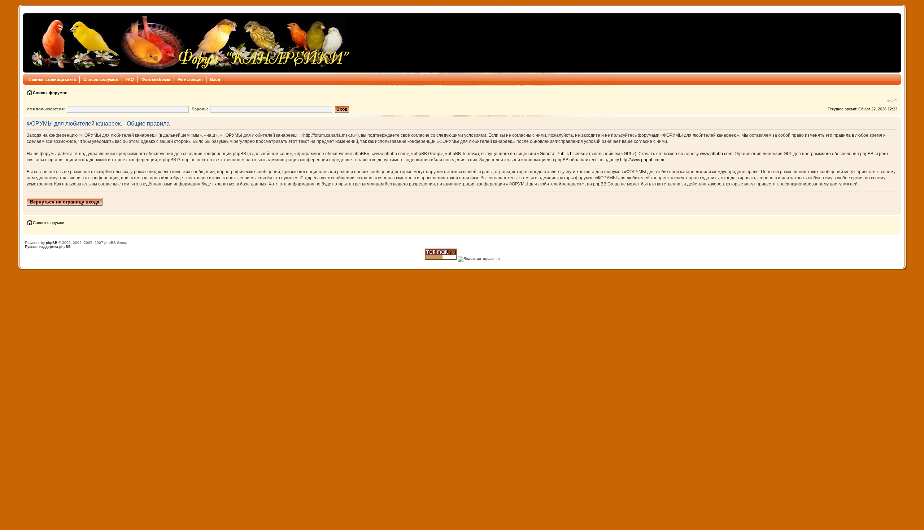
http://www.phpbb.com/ (642, 159)
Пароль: (200, 109)
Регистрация (190, 79)
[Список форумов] (188, 43)
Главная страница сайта (52, 79)
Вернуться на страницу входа (64, 202)
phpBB (51, 243)
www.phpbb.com (716, 153)
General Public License (562, 153)
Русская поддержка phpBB (48, 247)
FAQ (130, 79)
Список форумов (100, 79)
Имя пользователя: (46, 109)
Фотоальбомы (155, 79)
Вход (215, 79)
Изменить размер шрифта (892, 100)
